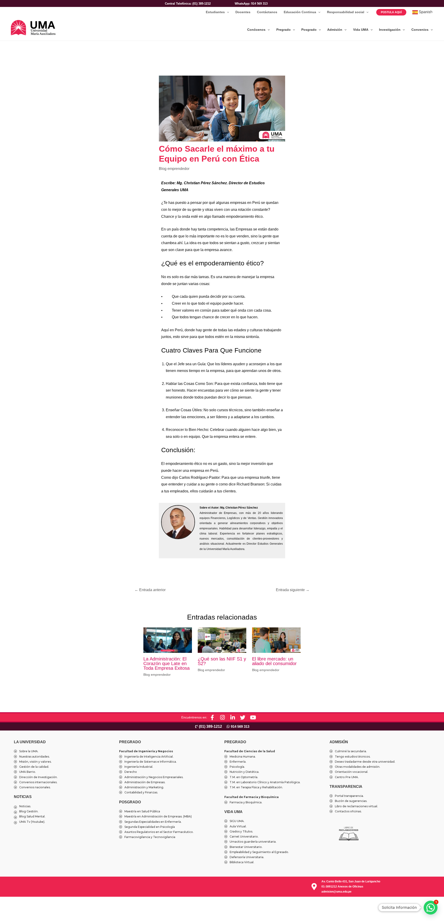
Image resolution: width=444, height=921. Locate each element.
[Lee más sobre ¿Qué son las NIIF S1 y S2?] (222, 640)
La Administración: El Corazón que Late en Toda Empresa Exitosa (166, 663)
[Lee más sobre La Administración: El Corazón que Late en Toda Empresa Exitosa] (167, 640)
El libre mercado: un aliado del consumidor (274, 661)
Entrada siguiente (292, 590)
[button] (227, 12)
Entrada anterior (150, 590)
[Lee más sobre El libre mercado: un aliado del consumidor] (276, 640)
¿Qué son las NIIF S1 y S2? (222, 661)
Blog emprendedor (174, 169)
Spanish (425, 12)
